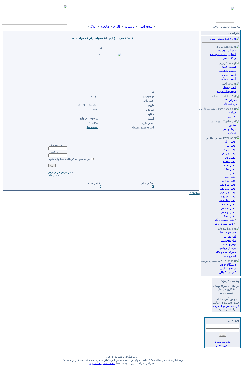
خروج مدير (222, 345)
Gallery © (194, 193)
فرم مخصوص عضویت (226, 305)
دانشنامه (129, 26)
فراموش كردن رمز (59, 172)
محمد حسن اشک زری (102, 363)
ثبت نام (52, 175)
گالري (116, 26)
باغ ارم (113, 37)
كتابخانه (105, 26)
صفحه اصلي (145, 26)
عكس (122, 37)
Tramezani (92, 127)
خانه (130, 37)
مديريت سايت (222, 341)
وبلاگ (93, 26)
